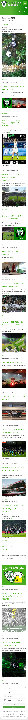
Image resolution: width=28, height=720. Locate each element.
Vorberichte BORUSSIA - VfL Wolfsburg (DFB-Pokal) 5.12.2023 (12, 596)
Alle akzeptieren (14, 707)
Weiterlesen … (5, 79)
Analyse (9, 692)
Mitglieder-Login (23, 11)
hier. (9, 132)
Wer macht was (6, 716)
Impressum (12, 716)
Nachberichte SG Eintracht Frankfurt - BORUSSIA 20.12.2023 (12, 123)
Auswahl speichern (14, 704)
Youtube (9, 700)
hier (8, 95)
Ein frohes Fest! (7, 25)
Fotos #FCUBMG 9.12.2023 (12, 362)
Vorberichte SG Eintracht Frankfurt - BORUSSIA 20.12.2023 (11, 177)
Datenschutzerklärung (20, 716)
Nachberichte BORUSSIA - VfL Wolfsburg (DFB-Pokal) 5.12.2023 (13, 508)
